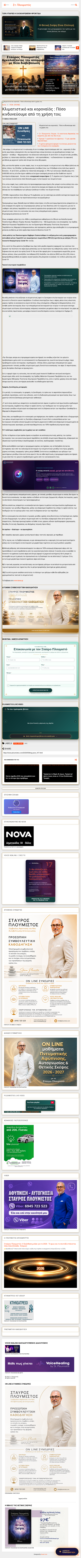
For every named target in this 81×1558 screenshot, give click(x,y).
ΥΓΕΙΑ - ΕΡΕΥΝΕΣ (14, 105)
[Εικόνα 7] (41, 895)
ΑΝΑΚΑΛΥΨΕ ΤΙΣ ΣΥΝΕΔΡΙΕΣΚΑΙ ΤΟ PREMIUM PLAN (40, 899)
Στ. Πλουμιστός (22, 4)
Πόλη (43, 664)
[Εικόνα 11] (44, 895)
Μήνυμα (9, 672)
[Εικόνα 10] (43, 895)
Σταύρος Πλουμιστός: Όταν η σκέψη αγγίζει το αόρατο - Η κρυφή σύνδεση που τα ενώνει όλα (61, 68)
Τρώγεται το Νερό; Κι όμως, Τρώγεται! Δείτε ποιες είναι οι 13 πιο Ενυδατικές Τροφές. (58, 776)
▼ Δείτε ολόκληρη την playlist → (30, 1112)
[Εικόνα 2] (37, 895)
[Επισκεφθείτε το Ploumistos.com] (18, 28)
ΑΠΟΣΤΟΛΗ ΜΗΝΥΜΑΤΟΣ (40, 690)
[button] (40, 878)
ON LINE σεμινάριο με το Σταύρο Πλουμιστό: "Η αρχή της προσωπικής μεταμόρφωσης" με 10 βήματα (69, 45)
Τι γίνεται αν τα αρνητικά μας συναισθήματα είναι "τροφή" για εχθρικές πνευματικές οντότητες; (18, 45)
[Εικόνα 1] (36, 895)
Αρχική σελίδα (23, 1498)
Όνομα (9, 656)
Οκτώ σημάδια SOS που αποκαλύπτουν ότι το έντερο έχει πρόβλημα (20, 777)
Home (4, 105)
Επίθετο (43, 656)
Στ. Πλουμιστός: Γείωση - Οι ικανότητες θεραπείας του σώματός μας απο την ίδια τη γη (58, 135)
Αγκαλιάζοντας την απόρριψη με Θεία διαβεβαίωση (22, 88)
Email (8, 664)
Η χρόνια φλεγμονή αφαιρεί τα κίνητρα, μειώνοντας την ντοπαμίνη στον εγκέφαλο (56, 145)
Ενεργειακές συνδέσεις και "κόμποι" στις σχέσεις (43, 47)
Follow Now (16, 812)
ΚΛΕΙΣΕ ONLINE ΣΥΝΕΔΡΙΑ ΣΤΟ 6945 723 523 (40, 630)
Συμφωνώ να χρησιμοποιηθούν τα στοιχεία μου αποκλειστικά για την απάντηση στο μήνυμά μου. (35, 685)
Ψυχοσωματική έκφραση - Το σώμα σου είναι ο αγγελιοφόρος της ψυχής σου (70, 85)
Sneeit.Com (44, 1554)
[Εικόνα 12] (45, 895)
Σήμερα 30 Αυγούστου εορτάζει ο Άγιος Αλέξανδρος (52, 86)
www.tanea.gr (18, 580)
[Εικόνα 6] (40, 895)
